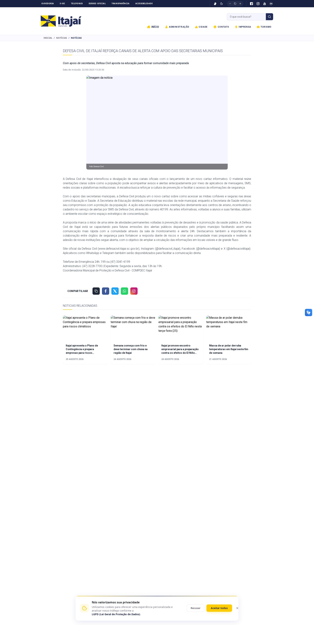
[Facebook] (251, 3)
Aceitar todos (219, 608)
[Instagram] (258, 3)
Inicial (48, 38)
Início (155, 26)
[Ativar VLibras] (215, 3)
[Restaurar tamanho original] (235, 3)
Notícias (61, 38)
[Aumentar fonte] (240, 3)
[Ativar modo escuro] (221, 3)
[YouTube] (264, 3)
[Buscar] (269, 16)
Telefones (77, 3)
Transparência (120, 3)
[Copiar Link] (96, 291)
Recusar (195, 608)
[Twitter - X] (115, 291)
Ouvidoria (47, 3)
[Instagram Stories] (134, 291)
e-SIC (62, 3)
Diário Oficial (97, 3)
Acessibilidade (144, 3)
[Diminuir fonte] (230, 3)
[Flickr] (271, 3)
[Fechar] (237, 608)
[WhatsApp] (124, 291)
